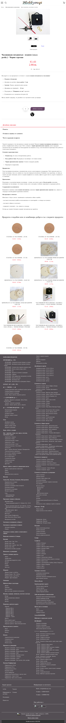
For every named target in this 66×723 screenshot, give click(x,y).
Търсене (14, 689)
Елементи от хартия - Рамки (42, 398)
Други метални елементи (42, 493)
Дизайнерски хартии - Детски (42, 380)
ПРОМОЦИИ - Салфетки (10, 374)
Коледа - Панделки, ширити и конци (44, 659)
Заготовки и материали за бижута (12, 522)
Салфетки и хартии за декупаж (43, 626)
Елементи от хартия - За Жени (43, 401)
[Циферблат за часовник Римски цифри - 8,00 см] (49, 249)
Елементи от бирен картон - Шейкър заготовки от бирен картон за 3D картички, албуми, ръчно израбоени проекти (48, 453)
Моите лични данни (33, 717)
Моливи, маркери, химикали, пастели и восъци (16, 593)
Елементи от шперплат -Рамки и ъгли (44, 461)
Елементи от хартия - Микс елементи (44, 418)
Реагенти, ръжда (8, 461)
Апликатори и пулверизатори (42, 573)
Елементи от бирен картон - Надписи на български (47, 427)
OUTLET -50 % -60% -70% (10, 384)
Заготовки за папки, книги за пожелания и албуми (15, 532)
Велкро (6, 563)
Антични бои (8, 447)
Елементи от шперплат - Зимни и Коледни (45, 467)
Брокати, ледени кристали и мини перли (14, 468)
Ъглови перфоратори (9, 672)
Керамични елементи (9, 483)
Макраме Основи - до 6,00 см (11, 572)
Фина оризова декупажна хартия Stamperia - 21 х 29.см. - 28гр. (18, 508)
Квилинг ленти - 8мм (9, 546)
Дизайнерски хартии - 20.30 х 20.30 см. (45, 370)
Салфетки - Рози (40, 555)
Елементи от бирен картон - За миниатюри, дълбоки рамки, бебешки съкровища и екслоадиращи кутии (49, 447)
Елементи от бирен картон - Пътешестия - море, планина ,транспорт (48, 442)
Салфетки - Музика (40, 551)
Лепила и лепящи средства (10, 554)
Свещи (36, 537)
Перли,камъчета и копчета (10, 626)
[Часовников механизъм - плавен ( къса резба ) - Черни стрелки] (33, 34)
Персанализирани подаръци (11, 409)
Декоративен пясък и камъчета (11, 474)
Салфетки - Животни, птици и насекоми (45, 546)
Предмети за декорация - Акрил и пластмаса (15, 647)
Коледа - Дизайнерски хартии (42, 639)
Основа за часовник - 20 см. (49, 236)
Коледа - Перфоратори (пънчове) (43, 663)
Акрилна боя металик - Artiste (11, 444)
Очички (38, 496)
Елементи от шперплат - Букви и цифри (45, 459)
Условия (14, 692)
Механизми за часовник (41, 495)
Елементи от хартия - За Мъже (43, 403)
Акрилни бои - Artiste (9, 442)
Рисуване (37, 525)
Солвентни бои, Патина (10, 458)
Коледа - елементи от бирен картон (45, 644)
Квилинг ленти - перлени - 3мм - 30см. (13, 545)
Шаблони (38, 361)
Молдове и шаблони (9, 490)
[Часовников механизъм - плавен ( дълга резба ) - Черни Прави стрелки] (49, 316)
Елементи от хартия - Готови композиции (45, 417)
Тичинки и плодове (40, 612)
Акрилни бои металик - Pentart (12, 440)
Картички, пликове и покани (11, 415)
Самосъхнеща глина (10, 495)
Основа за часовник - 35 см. (17, 257)
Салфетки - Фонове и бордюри (43, 564)
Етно (4, 419)
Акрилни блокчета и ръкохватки (12, 637)
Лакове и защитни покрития (42, 356)
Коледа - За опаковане (41, 666)
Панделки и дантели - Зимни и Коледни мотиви (15, 623)
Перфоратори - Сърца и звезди (12, 676)
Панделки (7, 606)
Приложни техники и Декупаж (11, 499)
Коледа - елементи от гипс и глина (44, 648)
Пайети (6, 470)
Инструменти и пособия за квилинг (13, 548)
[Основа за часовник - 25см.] (16, 228)
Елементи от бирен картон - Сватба (44, 431)
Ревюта (5, 129)
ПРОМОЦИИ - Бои (9, 370)
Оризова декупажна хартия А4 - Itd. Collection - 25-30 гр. (18, 505)
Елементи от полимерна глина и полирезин (14, 485)
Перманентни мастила (41, 574)
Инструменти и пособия (41, 363)
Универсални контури (9, 460)
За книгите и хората (9, 413)
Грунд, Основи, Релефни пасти (11, 515)
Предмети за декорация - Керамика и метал (14, 654)
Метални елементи (40, 485)
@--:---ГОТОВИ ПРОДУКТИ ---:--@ (13, 407)
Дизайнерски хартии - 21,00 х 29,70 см (44, 373)
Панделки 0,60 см (10, 608)
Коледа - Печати (39, 670)
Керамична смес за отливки (11, 482)
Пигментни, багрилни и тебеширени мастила (46, 576)
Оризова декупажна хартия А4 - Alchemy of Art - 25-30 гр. (18, 504)
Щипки (37, 502)
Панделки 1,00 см (10, 609)
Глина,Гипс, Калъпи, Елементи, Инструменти (16, 479)
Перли (6, 628)
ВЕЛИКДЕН (38, 621)
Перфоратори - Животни (41, 521)
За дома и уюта (8, 411)
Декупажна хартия (9, 501)
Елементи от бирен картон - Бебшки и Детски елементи (48, 436)
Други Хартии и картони (41, 589)
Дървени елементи (40, 476)
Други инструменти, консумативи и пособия (29, 7)
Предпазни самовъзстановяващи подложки (45, 596)
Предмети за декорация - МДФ (12, 653)
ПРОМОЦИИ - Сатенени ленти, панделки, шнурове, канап (18, 367)
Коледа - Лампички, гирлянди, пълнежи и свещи (47, 654)
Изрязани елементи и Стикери (11, 536)
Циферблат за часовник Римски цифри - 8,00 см (49, 258)
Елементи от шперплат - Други (43, 469)
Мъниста (7, 472)
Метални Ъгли (40, 487)
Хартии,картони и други (41, 584)
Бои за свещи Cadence (10, 456)
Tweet (42, 46)
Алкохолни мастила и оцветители (12, 451)
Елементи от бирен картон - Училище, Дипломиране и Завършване (47, 433)
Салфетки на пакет (40, 568)
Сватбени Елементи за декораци (12, 393)
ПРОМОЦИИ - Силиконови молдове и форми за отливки (18, 362)
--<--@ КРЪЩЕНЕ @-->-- (10, 397)
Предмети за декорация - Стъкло (12, 658)
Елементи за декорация (10, 423)
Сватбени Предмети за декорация (12, 391)
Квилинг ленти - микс (10, 543)
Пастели (6, 601)
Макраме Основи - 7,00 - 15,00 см (12, 574)
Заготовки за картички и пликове (12, 525)
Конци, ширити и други (10, 620)
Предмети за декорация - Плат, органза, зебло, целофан (17, 660)
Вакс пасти (7, 513)
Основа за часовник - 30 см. (17, 348)
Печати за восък (8, 642)
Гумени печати (8, 641)
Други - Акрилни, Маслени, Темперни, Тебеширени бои (17, 449)
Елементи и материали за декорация (45, 472)
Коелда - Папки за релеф (41, 661)
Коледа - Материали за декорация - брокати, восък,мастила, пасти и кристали (45, 657)
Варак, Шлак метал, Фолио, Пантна (13, 517)
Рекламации (6, 697)
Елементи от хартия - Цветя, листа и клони (45, 399)
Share (34, 46)
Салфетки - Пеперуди (41, 553)
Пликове (7, 529)
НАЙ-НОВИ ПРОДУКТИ (10, 357)
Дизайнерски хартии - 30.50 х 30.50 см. (45, 371)
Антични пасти (8, 511)
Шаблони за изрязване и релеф (43, 618)
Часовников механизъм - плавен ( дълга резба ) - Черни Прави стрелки (49, 326)
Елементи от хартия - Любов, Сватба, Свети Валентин (48, 394)
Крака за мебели (8, 589)
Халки (38, 491)
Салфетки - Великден (41, 543)
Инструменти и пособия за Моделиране (45, 602)
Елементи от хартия (40, 383)
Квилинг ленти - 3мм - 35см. (11, 541)
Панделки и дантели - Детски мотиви (13, 621)
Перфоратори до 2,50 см (10, 665)
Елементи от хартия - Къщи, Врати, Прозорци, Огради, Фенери (48, 407)
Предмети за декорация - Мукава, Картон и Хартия (16, 651)
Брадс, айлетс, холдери (9, 430)
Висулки (5, 476)
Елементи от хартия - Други (42, 415)
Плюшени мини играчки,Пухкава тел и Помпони (47, 500)
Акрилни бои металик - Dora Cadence (13, 445)
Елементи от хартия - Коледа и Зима (44, 420)
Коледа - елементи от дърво (43, 651)
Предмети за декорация (10, 427)
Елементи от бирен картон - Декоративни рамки (46, 425)
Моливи (6, 599)
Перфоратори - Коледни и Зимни (43, 522)
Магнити (39, 489)
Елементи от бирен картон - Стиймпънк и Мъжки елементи (49, 439)
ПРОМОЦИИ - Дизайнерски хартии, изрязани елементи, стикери (17, 365)
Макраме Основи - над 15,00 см (12, 576)
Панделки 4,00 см (10, 613)
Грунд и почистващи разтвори (43, 528)
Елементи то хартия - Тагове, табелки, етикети (46, 411)
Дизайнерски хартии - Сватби (42, 379)
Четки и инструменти (41, 533)
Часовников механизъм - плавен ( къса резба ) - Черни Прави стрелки (17, 326)
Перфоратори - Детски (41, 519)
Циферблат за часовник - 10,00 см (16, 280)
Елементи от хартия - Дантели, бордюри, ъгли (46, 396)
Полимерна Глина (10, 496)
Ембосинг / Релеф (39, 506)
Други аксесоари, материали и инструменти (14, 591)
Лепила (37, 357)
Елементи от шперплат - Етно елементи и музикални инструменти (47, 465)
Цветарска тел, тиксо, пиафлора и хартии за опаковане (48, 503)
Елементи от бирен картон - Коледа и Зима (45, 449)
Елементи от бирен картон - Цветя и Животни (46, 437)
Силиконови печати (9, 639)
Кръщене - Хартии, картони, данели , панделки (15, 404)
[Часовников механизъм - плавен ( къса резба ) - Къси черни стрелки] (49, 294)
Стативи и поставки (40, 531)
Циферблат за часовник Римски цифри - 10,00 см (49, 280)
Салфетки (37, 540)
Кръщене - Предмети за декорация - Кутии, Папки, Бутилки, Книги (15, 400)
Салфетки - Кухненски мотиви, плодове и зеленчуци (47, 559)
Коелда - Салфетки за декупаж (43, 637)
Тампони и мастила (40, 570)
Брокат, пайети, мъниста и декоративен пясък (16, 466)
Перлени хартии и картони (42, 586)
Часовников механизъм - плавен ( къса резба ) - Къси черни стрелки (49, 303)
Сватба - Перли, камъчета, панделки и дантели (15, 394)
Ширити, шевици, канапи (10, 425)
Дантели (6, 618)
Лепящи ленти (8, 558)
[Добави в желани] (63, 105)
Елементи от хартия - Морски (43, 405)
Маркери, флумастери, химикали (12, 597)
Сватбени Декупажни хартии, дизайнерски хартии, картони (18, 389)
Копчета (6, 632)
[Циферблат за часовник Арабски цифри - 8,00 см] (16, 294)
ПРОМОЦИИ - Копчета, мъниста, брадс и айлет (15, 369)
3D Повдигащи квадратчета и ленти (13, 560)
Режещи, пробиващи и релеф (42, 598)
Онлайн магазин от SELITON (33, 721)
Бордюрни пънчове (9, 670)
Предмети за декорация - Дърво (12, 649)
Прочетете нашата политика (33, 715)
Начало (2, 7)
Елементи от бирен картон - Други (44, 444)
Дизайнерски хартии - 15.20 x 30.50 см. (45, 375)
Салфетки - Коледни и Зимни (42, 548)
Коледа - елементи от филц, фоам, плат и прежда (48, 650)
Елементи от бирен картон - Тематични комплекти (47, 451)
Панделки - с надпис (10, 616)
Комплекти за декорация (10, 551)
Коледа (6, 417)
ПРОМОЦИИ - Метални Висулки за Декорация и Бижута (17, 381)
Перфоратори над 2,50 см (10, 668)
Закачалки (7, 587)
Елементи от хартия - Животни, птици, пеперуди (47, 392)
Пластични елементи (9, 487)
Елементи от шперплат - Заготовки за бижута (46, 463)
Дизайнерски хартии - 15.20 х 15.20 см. (45, 368)
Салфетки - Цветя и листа (42, 560)
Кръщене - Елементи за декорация (12, 403)
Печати (5, 635)
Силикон (7, 565)
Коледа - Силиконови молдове (43, 671)
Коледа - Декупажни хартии (42, 635)
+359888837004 (45, 694)
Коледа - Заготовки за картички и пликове (45, 633)
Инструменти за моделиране (11, 489)
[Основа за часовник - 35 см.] (16, 249)
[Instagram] (39, 698)
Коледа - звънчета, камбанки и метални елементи (48, 652)
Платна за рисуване (40, 529)
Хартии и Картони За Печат (42, 591)
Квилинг (5, 539)
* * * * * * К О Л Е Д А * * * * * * (44, 631)
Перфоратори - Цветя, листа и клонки (13, 677)
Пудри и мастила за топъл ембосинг (44, 510)
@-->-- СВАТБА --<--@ (9, 387)
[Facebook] (36, 698)
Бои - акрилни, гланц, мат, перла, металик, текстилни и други (15, 433)
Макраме (5, 570)
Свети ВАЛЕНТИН (40, 615)
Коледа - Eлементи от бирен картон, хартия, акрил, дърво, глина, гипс (48, 642)
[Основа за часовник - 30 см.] (16, 339)
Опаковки (6, 580)
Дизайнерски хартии (9, 422)
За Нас (4, 689)
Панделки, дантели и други (10, 604)
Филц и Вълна (39, 581)
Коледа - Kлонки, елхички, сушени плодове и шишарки (48, 668)
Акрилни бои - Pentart (10, 438)
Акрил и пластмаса (40, 474)
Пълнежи (38, 498)
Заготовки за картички (10, 527)
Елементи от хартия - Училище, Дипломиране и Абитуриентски (46, 390)
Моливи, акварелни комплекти (43, 535)
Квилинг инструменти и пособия (43, 600)
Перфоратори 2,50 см (9, 667)
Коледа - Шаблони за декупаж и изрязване (45, 673)
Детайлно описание (9, 125)
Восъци (6, 596)
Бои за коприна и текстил (10, 454)
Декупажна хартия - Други (11, 510)
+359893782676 (45, 691)
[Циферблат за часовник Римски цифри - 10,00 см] (49, 271)
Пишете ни (6, 700)
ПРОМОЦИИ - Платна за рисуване (13, 377)
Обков (38, 490)
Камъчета (7, 630)
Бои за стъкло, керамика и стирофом (13, 453)
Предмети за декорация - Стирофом (13, 656)
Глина (6, 493)
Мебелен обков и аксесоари (10, 583)
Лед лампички (39, 483)
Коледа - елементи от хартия (43, 645)
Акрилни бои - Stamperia (10, 437)
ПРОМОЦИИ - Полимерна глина (12, 379)
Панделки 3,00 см (10, 612)
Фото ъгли (7, 567)
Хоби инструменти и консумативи (12, 7)
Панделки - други (10, 615)
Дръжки (6, 585)
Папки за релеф (39, 508)
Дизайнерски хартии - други (42, 377)
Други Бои (7, 463)
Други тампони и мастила (42, 578)
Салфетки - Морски (40, 550)
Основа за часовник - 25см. (16, 236)
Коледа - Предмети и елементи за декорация (46, 664)
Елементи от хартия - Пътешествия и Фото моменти (47, 410)
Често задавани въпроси (11, 138)
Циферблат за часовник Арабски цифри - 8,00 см (17, 303)
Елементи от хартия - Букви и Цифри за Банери (46, 385)
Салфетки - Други (40, 566)
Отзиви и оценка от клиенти (13, 133)
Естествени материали (41, 480)
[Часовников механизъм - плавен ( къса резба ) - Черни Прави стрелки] (16, 316)
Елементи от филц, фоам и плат (43, 478)
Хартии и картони (40, 588)
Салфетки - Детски (40, 544)
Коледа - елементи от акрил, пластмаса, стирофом (48, 647)
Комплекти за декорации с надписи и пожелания (46, 481)
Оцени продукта (33, 49)
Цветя (37, 609)
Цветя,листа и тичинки (41, 606)
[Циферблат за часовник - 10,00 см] (16, 271)
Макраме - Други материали (11, 577)
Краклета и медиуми (40, 359)
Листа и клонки (39, 610)
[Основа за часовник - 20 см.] (49, 228)
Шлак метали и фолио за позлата (43, 628)
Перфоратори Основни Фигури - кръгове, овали (15, 674)
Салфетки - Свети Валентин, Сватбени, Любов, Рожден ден (49, 562)
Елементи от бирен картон (42, 423)
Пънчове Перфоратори (9, 663)
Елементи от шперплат (41, 457)
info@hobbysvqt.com (45, 688)
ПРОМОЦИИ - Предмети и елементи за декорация (16, 372)
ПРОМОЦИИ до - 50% (9, 360)
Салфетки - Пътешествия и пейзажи (44, 557)
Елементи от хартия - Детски (42, 387)
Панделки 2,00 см (10, 611)
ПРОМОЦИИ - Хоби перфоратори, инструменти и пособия (18, 376)
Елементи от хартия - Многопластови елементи (46, 413)
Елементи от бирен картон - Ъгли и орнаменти (46, 429)
